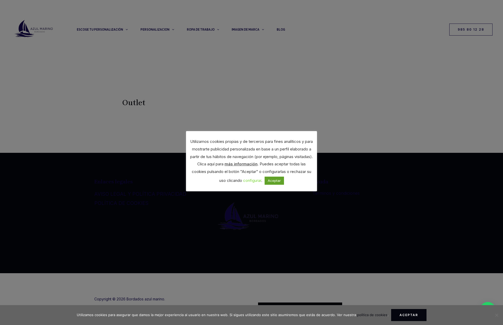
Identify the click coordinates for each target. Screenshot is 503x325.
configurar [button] (252, 180)
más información (241, 163)
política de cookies (372, 315)
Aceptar (409, 315)
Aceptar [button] (274, 180)
